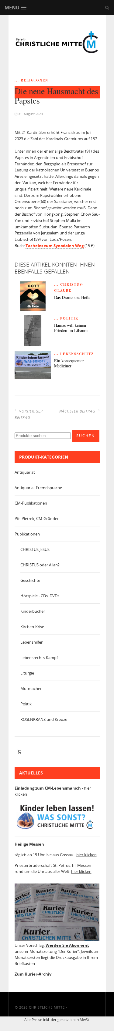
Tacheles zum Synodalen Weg (55, 245)
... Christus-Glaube (69, 287)
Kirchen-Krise (32, 626)
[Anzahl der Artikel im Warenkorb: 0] (20, 752)
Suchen (85, 435)
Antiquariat (25, 472)
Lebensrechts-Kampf (39, 657)
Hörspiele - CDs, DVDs (39, 595)
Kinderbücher (32, 611)
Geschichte (30, 580)
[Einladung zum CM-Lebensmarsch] (57, 829)
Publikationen (27, 534)
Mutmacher (31, 688)
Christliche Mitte (47, 1007)
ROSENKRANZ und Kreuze (43, 719)
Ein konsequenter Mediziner (69, 363)
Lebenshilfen (31, 642)
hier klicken (86, 854)
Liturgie (27, 673)
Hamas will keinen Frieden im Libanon (71, 328)
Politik (26, 704)
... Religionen (31, 80)
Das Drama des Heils (72, 297)
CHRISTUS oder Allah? (40, 565)
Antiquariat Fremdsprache (38, 487)
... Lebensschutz (74, 353)
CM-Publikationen (31, 503)
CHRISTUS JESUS (35, 549)
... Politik (66, 318)
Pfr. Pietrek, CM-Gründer (37, 518)
